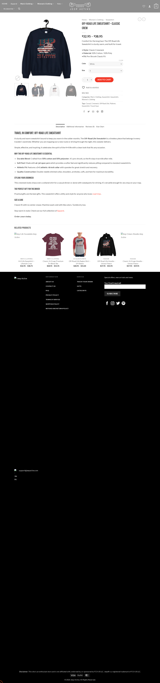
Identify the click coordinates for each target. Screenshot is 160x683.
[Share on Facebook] (84, 111)
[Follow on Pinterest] (123, 304)
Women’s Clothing (44, 4)
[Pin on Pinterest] (98, 111)
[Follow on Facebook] (107, 304)
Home (84, 20)
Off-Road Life (104, 103)
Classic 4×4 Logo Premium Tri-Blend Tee (53, 262)
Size (83, 70)
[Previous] (18, 49)
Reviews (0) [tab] (90, 127)
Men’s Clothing (26, 4)
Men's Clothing (95, 97)
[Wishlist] (144, 6)
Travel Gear (94, 106)
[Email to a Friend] (93, 111)
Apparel (14, 4)
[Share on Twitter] (89, 111)
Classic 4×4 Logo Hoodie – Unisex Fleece (133, 262)
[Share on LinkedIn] (102, 111)
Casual (88, 103)
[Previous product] (144, 19)
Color (84, 63)
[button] (19, 8)
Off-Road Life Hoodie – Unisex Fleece (106, 262)
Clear (121, 60)
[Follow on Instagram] (112, 304)
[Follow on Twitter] (118, 304)
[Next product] (139, 19)
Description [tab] (60, 127)
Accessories (8, 9)
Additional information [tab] (75, 127)
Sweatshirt (110, 20)
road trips (96, 194)
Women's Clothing (96, 20)
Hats (59, 4)
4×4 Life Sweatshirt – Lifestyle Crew (26, 262)
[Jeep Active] (80, 6)
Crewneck (95, 103)
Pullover (113, 103)
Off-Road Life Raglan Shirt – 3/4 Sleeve (79, 262)
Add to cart (104, 79)
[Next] (74, 49)
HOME (4, 4)
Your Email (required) (112, 283)
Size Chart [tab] (100, 127)
